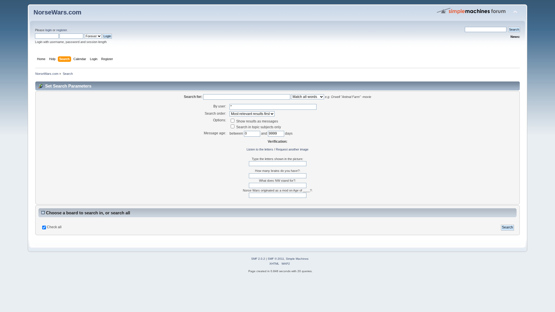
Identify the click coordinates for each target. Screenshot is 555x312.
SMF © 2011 (276, 258)
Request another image (292, 149)
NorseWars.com (58, 12)
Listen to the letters (260, 149)
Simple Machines (297, 258)
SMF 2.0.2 (258, 258)
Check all (54, 227)
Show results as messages (256, 121)
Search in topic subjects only (258, 127)
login (48, 30)
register (61, 30)
